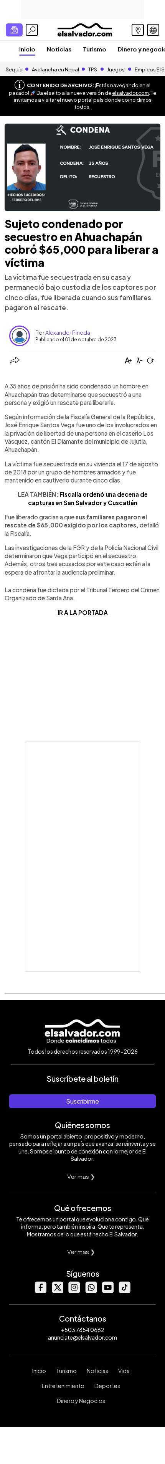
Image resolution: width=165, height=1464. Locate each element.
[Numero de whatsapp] (91, 1291)
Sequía (14, 69)
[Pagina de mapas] (138, 30)
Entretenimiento (63, 1385)
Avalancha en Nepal (55, 69)
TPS (92, 69)
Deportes (107, 1385)
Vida (124, 1370)
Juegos (116, 69)
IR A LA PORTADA (83, 612)
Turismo (94, 49)
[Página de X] (57, 1291)
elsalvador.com (130, 93)
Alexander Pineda (67, 332)
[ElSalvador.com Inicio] (85, 29)
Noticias (59, 49)
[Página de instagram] (74, 1291)
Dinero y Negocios (81, 1400)
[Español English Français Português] (153, 30)
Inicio (27, 49)
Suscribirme (82, 1101)
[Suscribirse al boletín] (14, 29)
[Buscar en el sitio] (32, 30)
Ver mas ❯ (81, 1176)
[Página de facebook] (40, 1291)
